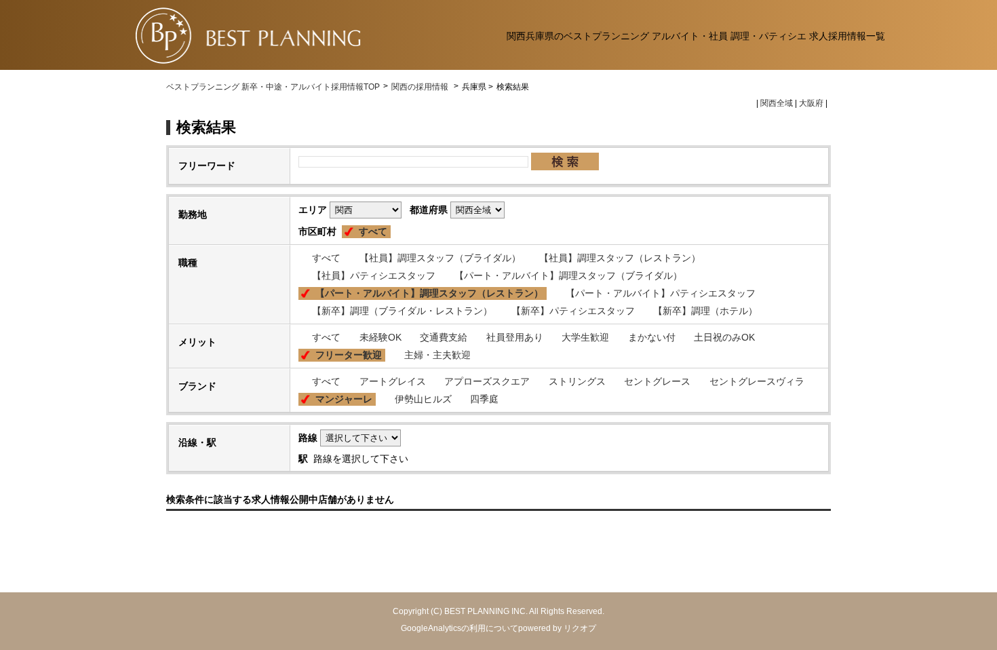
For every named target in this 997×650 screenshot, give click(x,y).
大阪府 (811, 103)
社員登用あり (514, 337)
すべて (373, 231)
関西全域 (776, 103)
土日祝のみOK (724, 337)
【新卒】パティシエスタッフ (573, 310)
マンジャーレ (343, 399)
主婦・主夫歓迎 (437, 354)
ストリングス (577, 381)
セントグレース (657, 381)
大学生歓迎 (585, 337)
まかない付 (652, 337)
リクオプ (580, 628)
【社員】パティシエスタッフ (373, 275)
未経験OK (380, 337)
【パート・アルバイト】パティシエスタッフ (661, 293)
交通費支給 (443, 337)
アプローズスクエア (487, 381)
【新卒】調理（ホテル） (705, 310)
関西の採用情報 (420, 87)
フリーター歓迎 (348, 354)
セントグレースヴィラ (756, 381)
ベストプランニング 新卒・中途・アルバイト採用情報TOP (273, 87)
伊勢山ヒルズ (423, 399)
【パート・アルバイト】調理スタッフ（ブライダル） (568, 275)
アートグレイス (392, 381)
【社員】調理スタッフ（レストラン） (620, 257)
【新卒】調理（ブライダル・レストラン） (402, 310)
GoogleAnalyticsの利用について (459, 628)
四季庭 (484, 399)
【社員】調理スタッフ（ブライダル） (440, 257)
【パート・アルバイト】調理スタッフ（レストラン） (429, 293)
